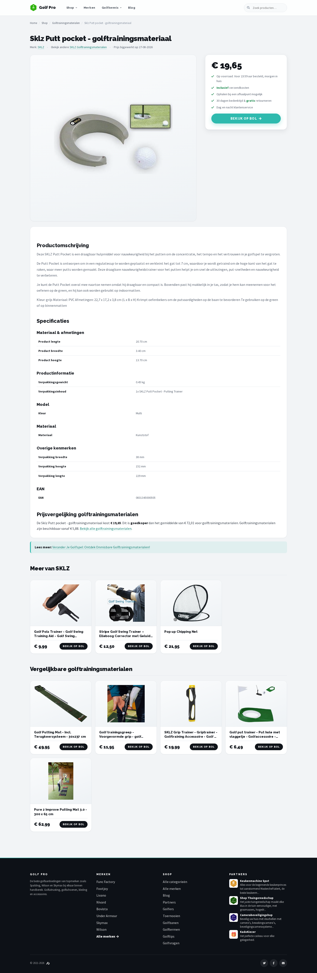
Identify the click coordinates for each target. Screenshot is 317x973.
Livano (101, 895)
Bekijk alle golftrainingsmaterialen (106, 528)
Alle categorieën (175, 882)
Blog (131, 7)
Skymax (102, 923)
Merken (89, 7)
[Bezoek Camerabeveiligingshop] (233, 917)
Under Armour (106, 916)
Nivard (101, 902)
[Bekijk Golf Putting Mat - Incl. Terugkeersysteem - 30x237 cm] (60, 704)
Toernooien (171, 916)
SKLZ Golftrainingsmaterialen (88, 47)
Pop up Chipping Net (181, 632)
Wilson (101, 929)
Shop (70, 7)
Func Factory (105, 882)
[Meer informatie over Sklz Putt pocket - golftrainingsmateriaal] (113, 138)
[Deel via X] (264, 963)
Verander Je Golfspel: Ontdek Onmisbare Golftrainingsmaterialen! (101, 547)
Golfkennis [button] (110, 7)
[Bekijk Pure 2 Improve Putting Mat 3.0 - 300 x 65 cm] (60, 781)
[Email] (283, 963)
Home (33, 23)
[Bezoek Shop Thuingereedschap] (233, 900)
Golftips (168, 936)
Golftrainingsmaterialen (66, 23)
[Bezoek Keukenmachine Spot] (233, 883)
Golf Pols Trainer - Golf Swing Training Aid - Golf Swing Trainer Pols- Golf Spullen (58, 636)
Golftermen (171, 929)
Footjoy (102, 888)
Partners (169, 902)
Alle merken (172, 888)
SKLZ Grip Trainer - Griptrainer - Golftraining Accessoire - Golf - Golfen (190, 736)
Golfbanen (171, 923)
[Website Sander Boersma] (48, 963)
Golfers (168, 909)
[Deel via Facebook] (274, 963)
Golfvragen (171, 943)
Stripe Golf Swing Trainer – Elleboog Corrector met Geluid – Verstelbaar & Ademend (125, 636)
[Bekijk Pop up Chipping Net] (191, 603)
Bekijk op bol (244, 118)
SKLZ (41, 47)
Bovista (102, 909)
